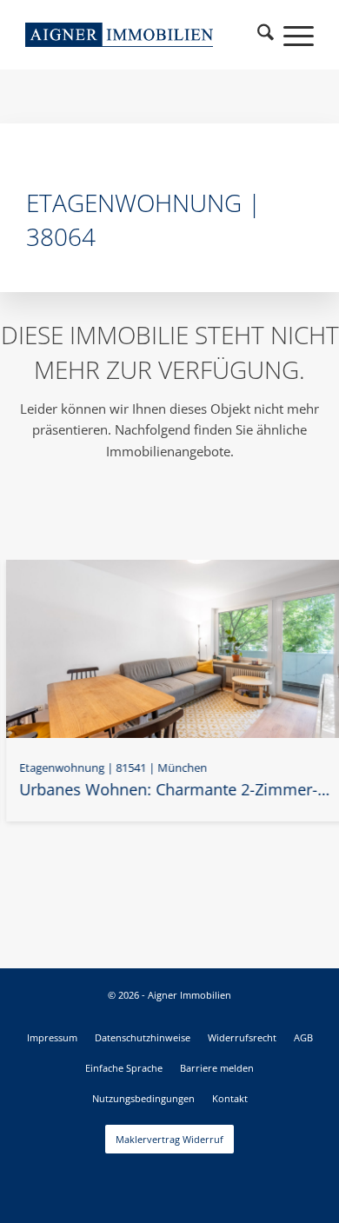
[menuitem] (266, 35)
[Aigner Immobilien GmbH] (118, 35)
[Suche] (266, 35)
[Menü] (290, 35)
